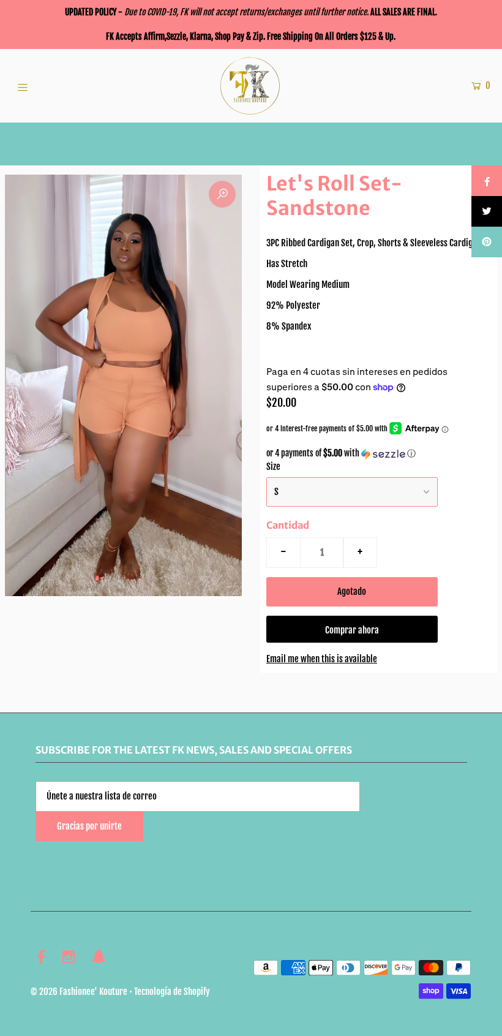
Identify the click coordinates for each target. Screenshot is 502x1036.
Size (273, 466)
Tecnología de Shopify (172, 991)
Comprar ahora (352, 630)
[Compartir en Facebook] (486, 180)
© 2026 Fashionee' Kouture (79, 991)
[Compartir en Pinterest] (486, 242)
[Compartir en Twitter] (486, 211)
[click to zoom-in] (222, 194)
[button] (378, 453)
